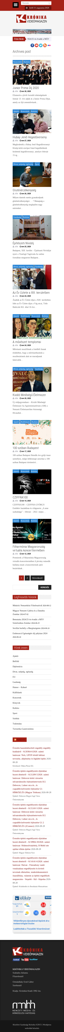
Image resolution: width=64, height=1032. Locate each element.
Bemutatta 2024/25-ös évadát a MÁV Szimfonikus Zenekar (33, 39)
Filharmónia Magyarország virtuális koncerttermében (29, 548)
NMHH (21, 739)
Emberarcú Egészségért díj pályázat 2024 (30, 633)
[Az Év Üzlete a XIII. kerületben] (32, 277)
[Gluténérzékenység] (32, 174)
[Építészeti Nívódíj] (32, 227)
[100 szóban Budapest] (32, 432)
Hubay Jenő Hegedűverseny (30, 137)
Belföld (16, 661)
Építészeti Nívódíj (23, 243)
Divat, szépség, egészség (23, 164)
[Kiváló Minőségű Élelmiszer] (32, 379)
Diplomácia (17, 666)
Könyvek (16, 703)
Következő (37, 578)
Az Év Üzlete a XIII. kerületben (31, 292)
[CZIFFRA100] (32, 481)
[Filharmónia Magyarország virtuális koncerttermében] (32, 531)
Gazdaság (17, 217)
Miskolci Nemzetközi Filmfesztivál (27, 605)
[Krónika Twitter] (33, 960)
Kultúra (27, 62)
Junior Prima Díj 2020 (26, 88)
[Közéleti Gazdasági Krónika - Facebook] (16, 960)
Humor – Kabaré (20, 687)
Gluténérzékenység (24, 190)
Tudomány (17, 724)
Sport (37, 164)
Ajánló (16, 111)
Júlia (16, 91)
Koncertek (17, 62)
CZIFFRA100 (20, 497)
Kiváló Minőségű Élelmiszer (29, 395)
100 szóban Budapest (26, 448)
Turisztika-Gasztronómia (23, 729)
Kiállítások (25, 316)
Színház (16, 718)
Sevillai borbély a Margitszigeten (26, 628)
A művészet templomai (27, 342)
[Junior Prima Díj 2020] (32, 72)
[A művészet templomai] (32, 326)
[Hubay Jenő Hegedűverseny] (32, 121)
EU (14, 677)
